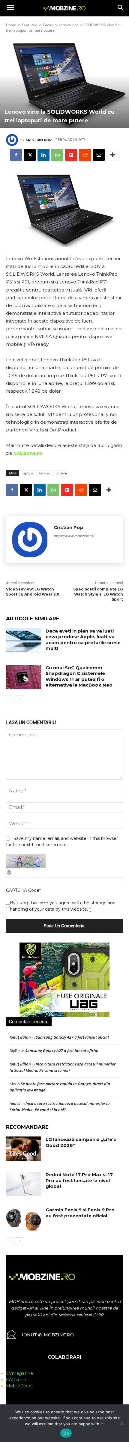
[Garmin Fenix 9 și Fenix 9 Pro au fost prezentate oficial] (23, 1219)
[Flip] (71, 155)
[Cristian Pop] (13, 140)
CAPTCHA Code (22, 890)
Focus (48, 24)
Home (11, 24)
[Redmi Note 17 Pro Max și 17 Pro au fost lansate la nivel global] (23, 1184)
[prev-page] (10, 699)
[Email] (99, 155)
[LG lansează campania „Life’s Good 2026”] (23, 1148)
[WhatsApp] (57, 155)
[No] (121, 1423)
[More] (112, 155)
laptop (27, 473)
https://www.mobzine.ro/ (74, 536)
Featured (29, 24)
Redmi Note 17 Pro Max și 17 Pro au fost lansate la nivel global (79, 1180)
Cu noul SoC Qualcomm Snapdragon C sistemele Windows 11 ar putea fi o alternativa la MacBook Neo (79, 676)
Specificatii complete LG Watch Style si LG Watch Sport (98, 594)
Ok (66, 1433)
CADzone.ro (28, 453)
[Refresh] (9, 874)
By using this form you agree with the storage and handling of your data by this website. (63, 906)
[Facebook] (16, 155)
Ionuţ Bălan (20, 1037)
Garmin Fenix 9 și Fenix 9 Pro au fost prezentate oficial (80, 1213)
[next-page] (19, 699)
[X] (30, 155)
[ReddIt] (85, 155)
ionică (15, 1103)
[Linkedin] (44, 155)
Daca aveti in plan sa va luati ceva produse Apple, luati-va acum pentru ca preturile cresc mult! (83, 639)
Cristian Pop (39, 140)
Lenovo (44, 473)
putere (61, 473)
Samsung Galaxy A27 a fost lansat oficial (72, 1037)
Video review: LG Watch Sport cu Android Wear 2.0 (32, 591)
